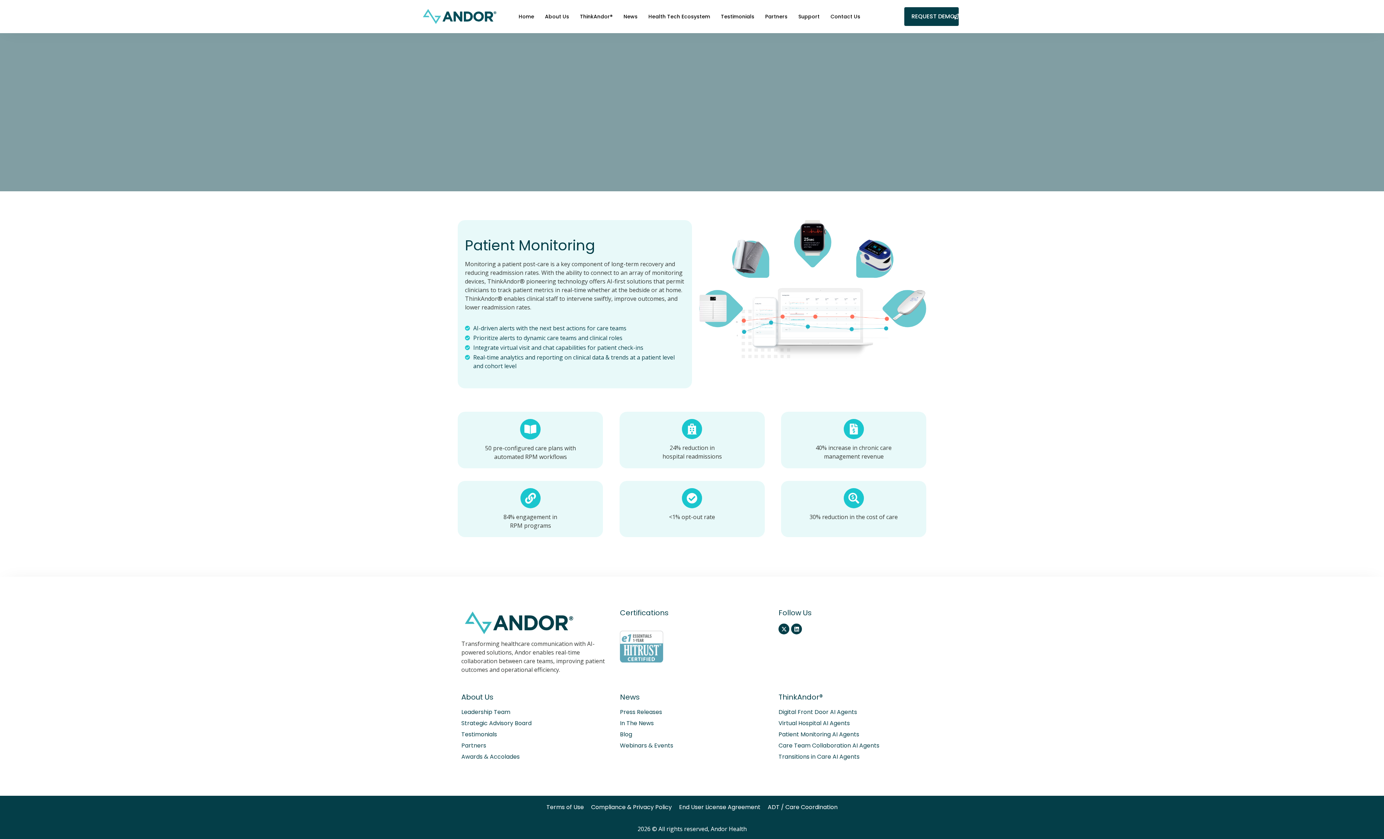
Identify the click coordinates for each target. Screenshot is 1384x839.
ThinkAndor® (596, 16)
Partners (776, 16)
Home (526, 16)
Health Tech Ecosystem (679, 16)
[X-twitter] (783, 629)
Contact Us (845, 16)
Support (809, 16)
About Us (557, 16)
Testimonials (737, 16)
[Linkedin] (796, 629)
